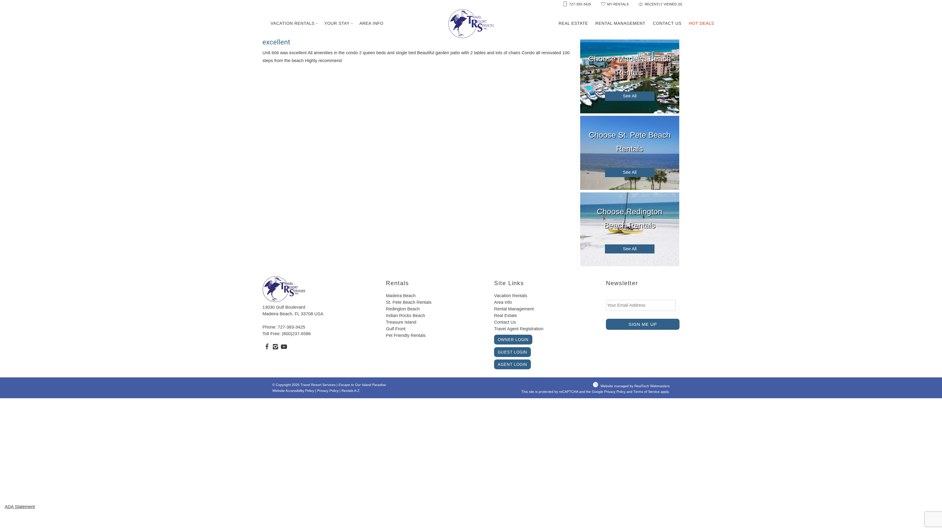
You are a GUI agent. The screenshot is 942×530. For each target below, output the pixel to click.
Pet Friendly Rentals (406, 335)
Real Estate (573, 23)
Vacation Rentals (292, 23)
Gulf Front (396, 328)
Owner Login (513, 339)
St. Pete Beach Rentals (409, 302)
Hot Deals (701, 23)
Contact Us (667, 23)
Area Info (371, 23)
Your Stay (337, 23)
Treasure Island (401, 322)
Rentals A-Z (350, 391)
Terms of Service (646, 392)
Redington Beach (403, 308)
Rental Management (620, 23)
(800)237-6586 (296, 333)
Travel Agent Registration (518, 328)
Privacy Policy (328, 391)
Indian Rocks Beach (405, 315)
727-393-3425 (291, 327)
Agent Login (512, 364)
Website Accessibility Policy (293, 391)
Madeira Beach (401, 295)
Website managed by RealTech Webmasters (635, 386)
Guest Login (512, 352)
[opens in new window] (266, 347)
